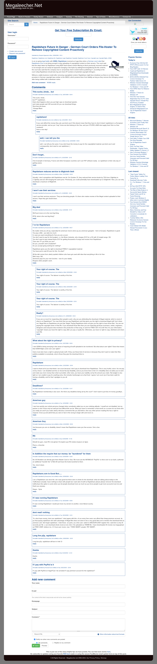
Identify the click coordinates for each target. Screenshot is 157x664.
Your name (36, 583)
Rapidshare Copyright (71, 58)
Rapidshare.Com (37, 63)
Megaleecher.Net (24, 4)
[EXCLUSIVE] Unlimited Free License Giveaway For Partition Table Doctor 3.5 (139, 79)
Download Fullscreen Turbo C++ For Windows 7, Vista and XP (139, 182)
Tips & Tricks (101, 17)
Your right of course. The (47, 269)
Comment (36, 617)
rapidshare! (41, 117)
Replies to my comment (62, 643)
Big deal (36, 207)
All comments (42, 643)
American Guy (39, 421)
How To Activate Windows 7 (138, 152)
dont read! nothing (41, 512)
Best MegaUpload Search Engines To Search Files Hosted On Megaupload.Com (139, 106)
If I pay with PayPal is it (43, 564)
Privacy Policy (95, 658)
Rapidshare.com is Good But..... (47, 473)
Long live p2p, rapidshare (44, 535)
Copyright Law (94, 58)
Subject (34, 609)
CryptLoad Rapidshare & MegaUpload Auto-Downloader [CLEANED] (139, 73)
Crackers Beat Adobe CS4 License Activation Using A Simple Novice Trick (138, 134)
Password (12, 43)
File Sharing (79, 17)
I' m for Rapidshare (41, 224)
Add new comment (38, 82)
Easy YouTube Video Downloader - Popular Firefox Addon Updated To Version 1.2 (139, 148)
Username (12, 35)
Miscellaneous (114, 17)
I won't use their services (44, 190)
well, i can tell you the (50, 138)
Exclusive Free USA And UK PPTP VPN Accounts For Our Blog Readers (139, 65)
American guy (39, 400)
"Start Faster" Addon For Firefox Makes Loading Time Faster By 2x (139, 176)
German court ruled (94, 61)
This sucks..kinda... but (43, 91)
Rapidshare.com (42, 58)
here (108, 652)
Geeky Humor (38, 17)
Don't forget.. (39, 154)
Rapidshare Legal (60, 58)
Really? (39, 313)
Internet (90, 17)
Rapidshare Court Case (84, 58)
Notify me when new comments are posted (50, 639)
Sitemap (103, 658)
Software (50, 17)
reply (34, 110)
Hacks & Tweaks (24, 17)
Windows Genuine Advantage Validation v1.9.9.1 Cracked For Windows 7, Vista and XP (139, 85)
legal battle (45, 61)
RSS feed (66, 654)
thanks (36, 550)
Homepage (36, 601)
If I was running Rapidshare (45, 497)
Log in (13, 57)
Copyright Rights (103, 58)
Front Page (11, 17)
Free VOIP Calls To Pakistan (139, 69)
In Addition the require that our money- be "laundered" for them (62, 453)
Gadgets (59, 17)
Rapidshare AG (52, 58)
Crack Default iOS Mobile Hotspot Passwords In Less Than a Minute (138, 228)
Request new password (17, 53)
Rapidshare (35, 58)
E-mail (34, 591)
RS (34, 435)
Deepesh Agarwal (43, 55)
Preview (44, 645)
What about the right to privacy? (47, 340)
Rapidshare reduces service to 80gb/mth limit (53, 171)
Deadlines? (38, 385)
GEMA (110, 58)
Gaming (69, 17)
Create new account (16, 51)
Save (37, 645)
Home (35, 22)
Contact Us (127, 17)
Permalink (35, 94)
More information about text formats (112, 634)
